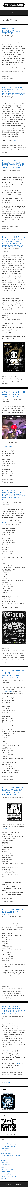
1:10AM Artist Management (9, 1144)
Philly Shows (4, 1162)
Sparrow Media (5, 1171)
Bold (15, 379)
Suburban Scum (7, 995)
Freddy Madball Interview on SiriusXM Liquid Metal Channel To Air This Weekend (13, 164)
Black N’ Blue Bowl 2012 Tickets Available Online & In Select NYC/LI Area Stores (14, 674)
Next (8, 1082)
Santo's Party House (7, 1169)
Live (15, 376)
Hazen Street (15, 150)
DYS (7, 653)
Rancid (21, 150)
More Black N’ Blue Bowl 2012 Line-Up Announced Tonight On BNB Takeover (14, 1009)
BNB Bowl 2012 (8, 76)
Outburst (16, 655)
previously (7, 1050)
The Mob (9, 660)
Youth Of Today (7, 998)
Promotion (17, 226)
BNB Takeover (18, 145)
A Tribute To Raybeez (10, 650)
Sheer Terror (13, 657)
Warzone (4, 152)
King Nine (5, 655)
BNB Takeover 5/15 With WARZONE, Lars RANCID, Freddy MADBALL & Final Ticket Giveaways (13, 90)
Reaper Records (5, 1165)
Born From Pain (8, 989)
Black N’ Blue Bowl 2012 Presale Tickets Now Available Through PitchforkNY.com (14, 791)
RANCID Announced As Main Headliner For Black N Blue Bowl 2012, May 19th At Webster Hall (14, 495)
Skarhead (5, 383)
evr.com (19, 1063)
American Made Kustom (8, 1146)
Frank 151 (3, 1151)
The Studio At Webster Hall (9, 1176)
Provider (18, 381)
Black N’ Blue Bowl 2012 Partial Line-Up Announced (14, 911)
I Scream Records (6, 1153)
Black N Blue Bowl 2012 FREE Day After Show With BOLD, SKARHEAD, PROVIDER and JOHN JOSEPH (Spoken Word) (13, 241)
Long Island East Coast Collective (11, 1155)
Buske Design (5, 1148)
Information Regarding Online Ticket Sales (11, 30)
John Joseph (11, 381)
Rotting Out (5, 657)
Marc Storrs (4, 1158)
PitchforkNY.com (7, 446)
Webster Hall (4, 1178)
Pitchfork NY (6, 828)
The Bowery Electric (7, 1174)
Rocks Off (4, 1167)
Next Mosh (4, 1160)
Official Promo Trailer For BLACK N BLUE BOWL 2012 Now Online (13, 394)
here (14, 140)
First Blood (12, 653)
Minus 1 (11, 655)
